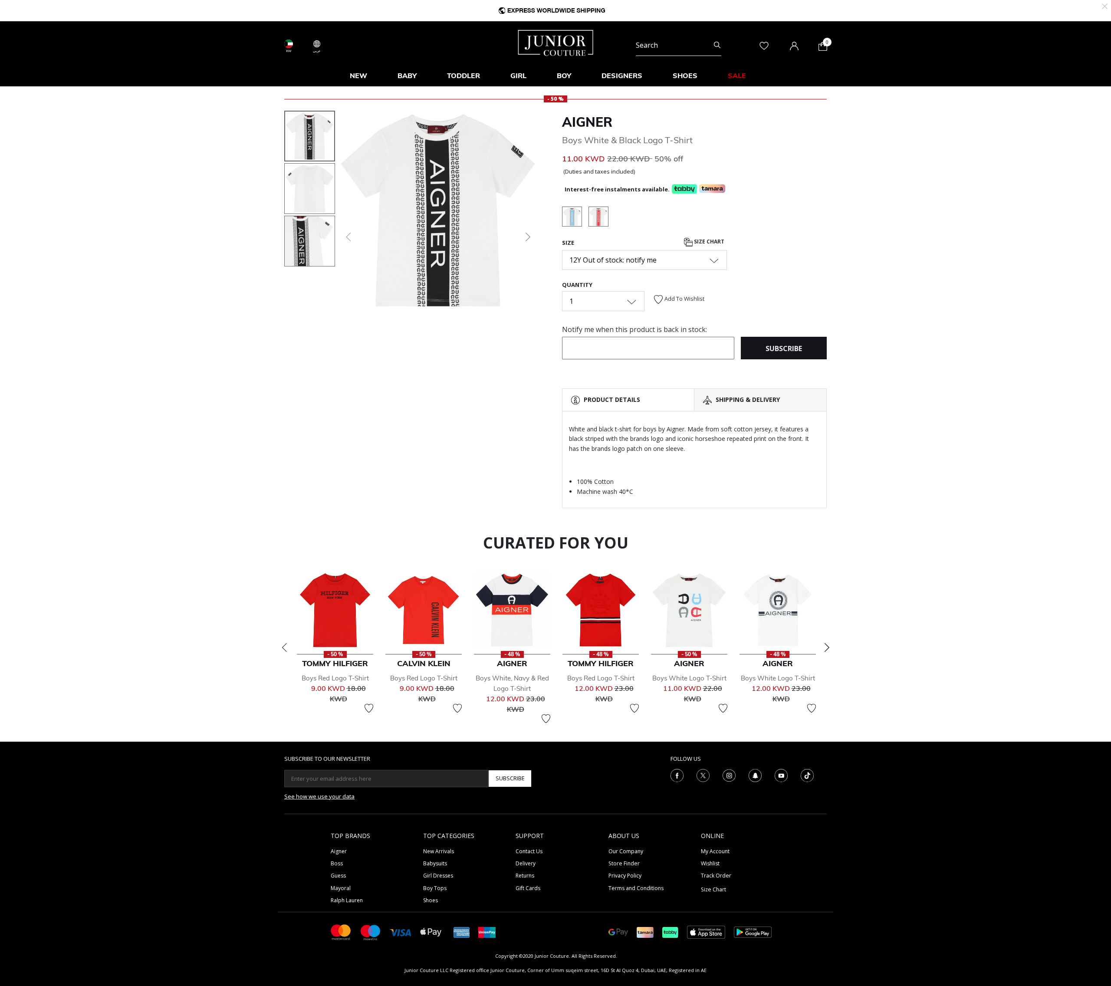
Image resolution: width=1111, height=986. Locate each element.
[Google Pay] (618, 931)
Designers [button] (622, 75)
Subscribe (510, 778)
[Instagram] (729, 774)
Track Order (716, 875)
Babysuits (435, 863)
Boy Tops (435, 888)
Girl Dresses (438, 875)
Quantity (577, 285)
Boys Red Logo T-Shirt (335, 678)
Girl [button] (518, 75)
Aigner (587, 122)
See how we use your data (319, 796)
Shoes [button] (685, 75)
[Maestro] (370, 931)
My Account (715, 851)
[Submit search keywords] (717, 45)
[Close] (1105, 5)
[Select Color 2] (575, 218)
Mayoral (341, 888)
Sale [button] (737, 75)
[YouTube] (781, 774)
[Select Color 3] (598, 218)
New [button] (358, 75)
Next (826, 647)
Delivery (526, 863)
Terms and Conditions (636, 888)
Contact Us (529, 851)
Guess (338, 875)
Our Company (625, 851)
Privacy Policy (624, 875)
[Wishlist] (369, 708)
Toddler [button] (463, 75)
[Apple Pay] (431, 931)
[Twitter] (703, 774)
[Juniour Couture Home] (555, 42)
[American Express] (462, 931)
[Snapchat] (755, 774)
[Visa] (400, 932)
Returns (525, 875)
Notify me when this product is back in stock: (634, 329)
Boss (337, 863)
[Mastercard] (341, 931)
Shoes (430, 900)
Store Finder (624, 863)
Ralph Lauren (347, 900)
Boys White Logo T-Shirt (689, 678)
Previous (284, 647)
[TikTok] (807, 774)
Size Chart (708, 241)
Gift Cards (528, 888)
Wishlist (710, 863)
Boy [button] (564, 75)
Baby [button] (407, 75)
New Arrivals (438, 851)
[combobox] (678, 45)
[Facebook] (677, 774)
